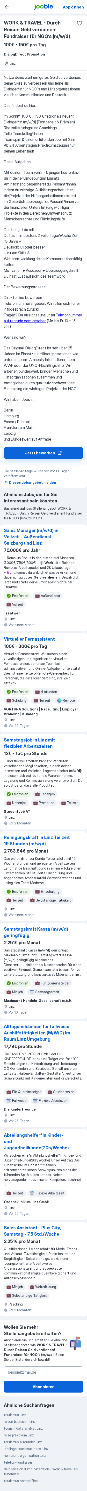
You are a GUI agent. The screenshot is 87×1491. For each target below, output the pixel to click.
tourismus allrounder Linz (23, 1442)
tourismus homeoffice (21, 1481)
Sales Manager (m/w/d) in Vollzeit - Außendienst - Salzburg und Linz (31, 537)
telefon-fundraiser (18, 1462)
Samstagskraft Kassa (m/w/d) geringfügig (36, 932)
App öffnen (73, 7)
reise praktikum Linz (19, 1435)
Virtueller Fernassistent (29, 639)
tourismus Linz (15, 1415)
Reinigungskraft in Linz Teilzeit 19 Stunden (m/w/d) (37, 840)
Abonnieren (44, 1386)
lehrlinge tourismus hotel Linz (26, 1449)
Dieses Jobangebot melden (32, 482)
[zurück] (7, 7)
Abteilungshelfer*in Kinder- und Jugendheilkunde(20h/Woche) (36, 1141)
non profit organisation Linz (25, 1455)
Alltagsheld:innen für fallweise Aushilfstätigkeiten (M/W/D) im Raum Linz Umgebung (37, 1033)
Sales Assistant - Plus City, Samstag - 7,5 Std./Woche (32, 1231)
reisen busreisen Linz (20, 1421)
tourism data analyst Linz (23, 1428)
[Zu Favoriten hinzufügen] (79, 23)
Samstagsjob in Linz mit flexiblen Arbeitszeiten (29, 743)
